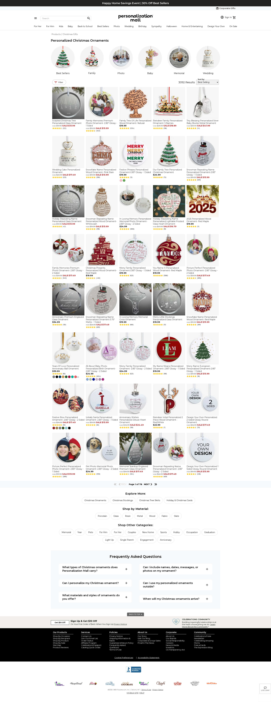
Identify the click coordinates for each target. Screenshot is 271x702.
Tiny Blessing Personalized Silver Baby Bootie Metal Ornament (202, 121)
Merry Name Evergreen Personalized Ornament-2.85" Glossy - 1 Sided (201, 368)
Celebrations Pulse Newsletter (202, 637)
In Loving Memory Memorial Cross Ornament (133, 318)
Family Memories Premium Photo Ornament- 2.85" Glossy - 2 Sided (67, 270)
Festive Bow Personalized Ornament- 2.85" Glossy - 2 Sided (68, 418)
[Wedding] (208, 58)
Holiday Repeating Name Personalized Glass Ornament (66, 220)
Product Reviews (60, 647)
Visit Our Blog (144, 638)
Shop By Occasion (61, 636)
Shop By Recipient (61, 638)
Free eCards (200, 645)
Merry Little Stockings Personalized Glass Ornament (167, 318)
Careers (169, 643)
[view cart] (234, 17)
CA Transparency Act (175, 650)
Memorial (179, 73)
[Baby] (150, 58)
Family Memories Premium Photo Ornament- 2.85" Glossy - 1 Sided (101, 123)
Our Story (142, 636)
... (78, 376)
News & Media (172, 645)
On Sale (233, 26)
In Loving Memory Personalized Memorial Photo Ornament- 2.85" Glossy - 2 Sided (135, 221)
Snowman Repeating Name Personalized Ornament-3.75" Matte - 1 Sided (100, 319)
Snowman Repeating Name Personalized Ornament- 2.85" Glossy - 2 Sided (168, 469)
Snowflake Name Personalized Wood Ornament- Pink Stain (101, 171)
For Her (37, 26)
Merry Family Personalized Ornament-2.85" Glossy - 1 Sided (135, 269)
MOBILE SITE (132, 693)
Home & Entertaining (192, 26)
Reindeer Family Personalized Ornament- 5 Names (167, 121)
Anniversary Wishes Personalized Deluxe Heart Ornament (132, 420)
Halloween (171, 26)
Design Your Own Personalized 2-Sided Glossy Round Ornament (202, 420)
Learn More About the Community (198, 625)
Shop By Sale (59, 643)
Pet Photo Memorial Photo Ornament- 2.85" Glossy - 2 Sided (102, 467)
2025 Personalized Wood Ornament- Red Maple (199, 220)
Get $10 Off (60, 622)
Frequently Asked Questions (117, 646)
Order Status (87, 641)
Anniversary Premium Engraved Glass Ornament (68, 318)
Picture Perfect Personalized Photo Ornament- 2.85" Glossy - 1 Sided (67, 469)
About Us (170, 636)
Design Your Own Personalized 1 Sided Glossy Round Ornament (202, 467)
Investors (170, 647)
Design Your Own (216, 26)
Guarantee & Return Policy (121, 643)
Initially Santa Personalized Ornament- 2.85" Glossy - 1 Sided (102, 418)
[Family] (92, 58)
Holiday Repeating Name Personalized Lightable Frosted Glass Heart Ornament (168, 221)
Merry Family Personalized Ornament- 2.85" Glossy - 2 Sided (135, 367)
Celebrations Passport (91, 645)
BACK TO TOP (135, 614)
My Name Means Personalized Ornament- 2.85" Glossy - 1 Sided (169, 367)
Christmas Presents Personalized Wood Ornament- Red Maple (101, 270)
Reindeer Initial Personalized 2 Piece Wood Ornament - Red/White (168, 420)
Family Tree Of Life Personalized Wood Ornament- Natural (135, 121)
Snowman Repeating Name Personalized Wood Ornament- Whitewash (101, 221)
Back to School (85, 26)
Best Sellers (103, 26)
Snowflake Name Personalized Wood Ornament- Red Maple (202, 318)
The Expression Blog (203, 647)
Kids (61, 26)
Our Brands (171, 638)
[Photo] (121, 58)
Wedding (129, 26)
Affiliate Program (89, 643)
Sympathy (156, 26)
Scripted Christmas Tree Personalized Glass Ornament (66, 121)
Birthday (142, 26)
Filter (60, 82)
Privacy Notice (120, 624)
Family (92, 73)
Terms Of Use (115, 650)
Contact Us (86, 636)
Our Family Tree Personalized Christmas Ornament (167, 171)
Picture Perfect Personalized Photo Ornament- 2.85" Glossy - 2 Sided (202, 270)
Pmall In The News (146, 643)
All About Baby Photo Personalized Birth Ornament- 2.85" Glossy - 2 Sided (100, 368)
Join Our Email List (89, 638)
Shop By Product (61, 641)
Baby (70, 26)
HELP (142, 693)
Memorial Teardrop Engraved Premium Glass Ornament (133, 467)
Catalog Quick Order (90, 647)
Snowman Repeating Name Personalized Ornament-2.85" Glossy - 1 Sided (201, 172)
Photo (117, 26)
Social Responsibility (175, 641)
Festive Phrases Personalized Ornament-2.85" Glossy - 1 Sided (135, 171)
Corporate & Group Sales (149, 641)
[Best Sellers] (63, 58)
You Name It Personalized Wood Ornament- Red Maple (167, 269)
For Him (50, 26)
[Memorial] (179, 58)
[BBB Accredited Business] (133, 672)
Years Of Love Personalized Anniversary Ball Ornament (65, 367)
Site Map (57, 645)
